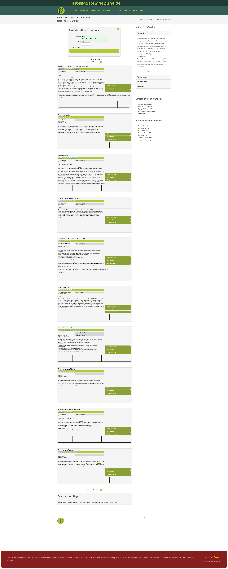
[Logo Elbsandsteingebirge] (61, 10)
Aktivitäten (62, 546)
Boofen (119, 543)
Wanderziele (141, 33)
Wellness (113, 543)
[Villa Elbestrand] (118, 164)
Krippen (88, 502)
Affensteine (119, 537)
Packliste (140, 86)
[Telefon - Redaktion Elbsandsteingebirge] (164, 2)
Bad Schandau (107, 540)
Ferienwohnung (82, 502)
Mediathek (62, 541)
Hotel (80, 537)
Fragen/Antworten (64, 537)
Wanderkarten (142, 77)
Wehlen (115, 540)
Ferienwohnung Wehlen (65, 450)
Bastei (97, 537)
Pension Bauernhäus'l (65, 328)
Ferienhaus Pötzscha (64, 287)
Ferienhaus (81, 544)
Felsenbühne (95, 502)
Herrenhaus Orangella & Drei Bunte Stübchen (73, 66)
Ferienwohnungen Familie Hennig (69, 409)
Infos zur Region (63, 539)
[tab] (153, 33)
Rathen (120, 540)
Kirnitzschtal (106, 543)
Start (141, 19)
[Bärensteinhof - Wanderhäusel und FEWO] (118, 247)
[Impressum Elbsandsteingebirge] (159, 2)
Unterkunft (150, 19)
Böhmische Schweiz (108, 502)
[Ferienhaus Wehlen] (118, 124)
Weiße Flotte (99, 540)
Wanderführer (142, 81)
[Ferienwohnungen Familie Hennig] (118, 418)
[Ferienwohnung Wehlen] (118, 459)
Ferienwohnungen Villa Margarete (69, 198)
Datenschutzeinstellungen (211, 561)
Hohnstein (126, 540)
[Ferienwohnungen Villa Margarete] (118, 207)
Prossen (60, 502)
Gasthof (75, 502)
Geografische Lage (111, 91)
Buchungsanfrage (111, 85)
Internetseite (110, 88)
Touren (64, 502)
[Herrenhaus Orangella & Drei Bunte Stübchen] (118, 75)
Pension (80, 539)
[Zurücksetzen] (118, 29)
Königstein (99, 543)
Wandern (101, 502)
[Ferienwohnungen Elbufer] (118, 378)
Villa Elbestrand (63, 155)
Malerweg (70, 502)
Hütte (116, 502)
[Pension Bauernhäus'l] (118, 336)
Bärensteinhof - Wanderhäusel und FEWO (72, 239)
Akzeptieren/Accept (211, 557)
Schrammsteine (127, 537)
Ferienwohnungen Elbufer (66, 369)
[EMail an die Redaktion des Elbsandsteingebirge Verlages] (169, 2)
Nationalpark (111, 537)
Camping (80, 546)
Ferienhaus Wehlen (64, 115)
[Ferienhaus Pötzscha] (118, 296)
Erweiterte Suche (76, 47)
